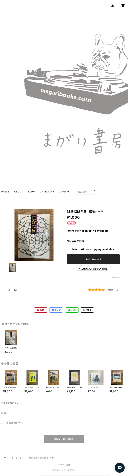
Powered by (60, 470)
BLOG (31, 191)
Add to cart (93, 259)
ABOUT (18, 191)
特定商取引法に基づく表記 (41, 458)
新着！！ (5, 412)
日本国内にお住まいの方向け (93, 269)
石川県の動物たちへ (12, 423)
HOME (5, 191)
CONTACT (65, 191)
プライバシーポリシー (14, 458)
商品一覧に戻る (64, 439)
